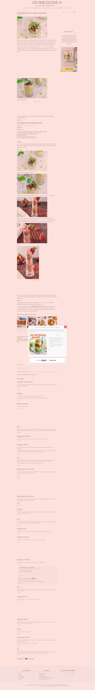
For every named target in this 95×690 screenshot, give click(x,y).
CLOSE (65, 326)
